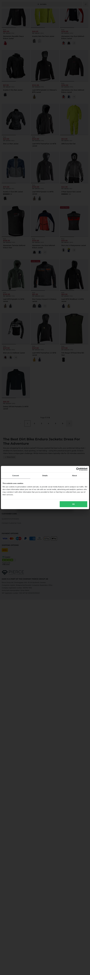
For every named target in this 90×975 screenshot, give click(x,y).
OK (73, 504)
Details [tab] (45, 475)
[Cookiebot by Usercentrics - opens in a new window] (77, 469)
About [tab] (74, 475)
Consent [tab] (15, 475)
